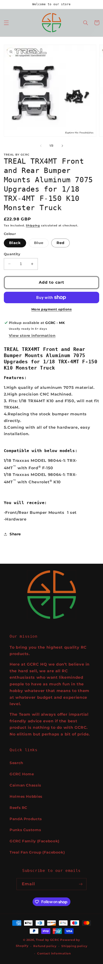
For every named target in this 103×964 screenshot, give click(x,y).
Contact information (54, 953)
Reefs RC (18, 808)
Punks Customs (25, 830)
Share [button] (15, 534)
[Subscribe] (80, 884)
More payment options (51, 309)
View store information (32, 335)
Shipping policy (74, 946)
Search (16, 763)
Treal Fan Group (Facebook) (37, 852)
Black (15, 243)
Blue (41, 243)
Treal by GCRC (47, 940)
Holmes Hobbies (26, 796)
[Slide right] (62, 146)
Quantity (12, 254)
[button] (6, 22)
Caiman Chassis (25, 785)
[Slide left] (40, 146)
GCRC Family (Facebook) (34, 841)
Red (60, 243)
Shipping (33, 225)
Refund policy (45, 946)
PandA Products (26, 819)
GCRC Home (22, 774)
